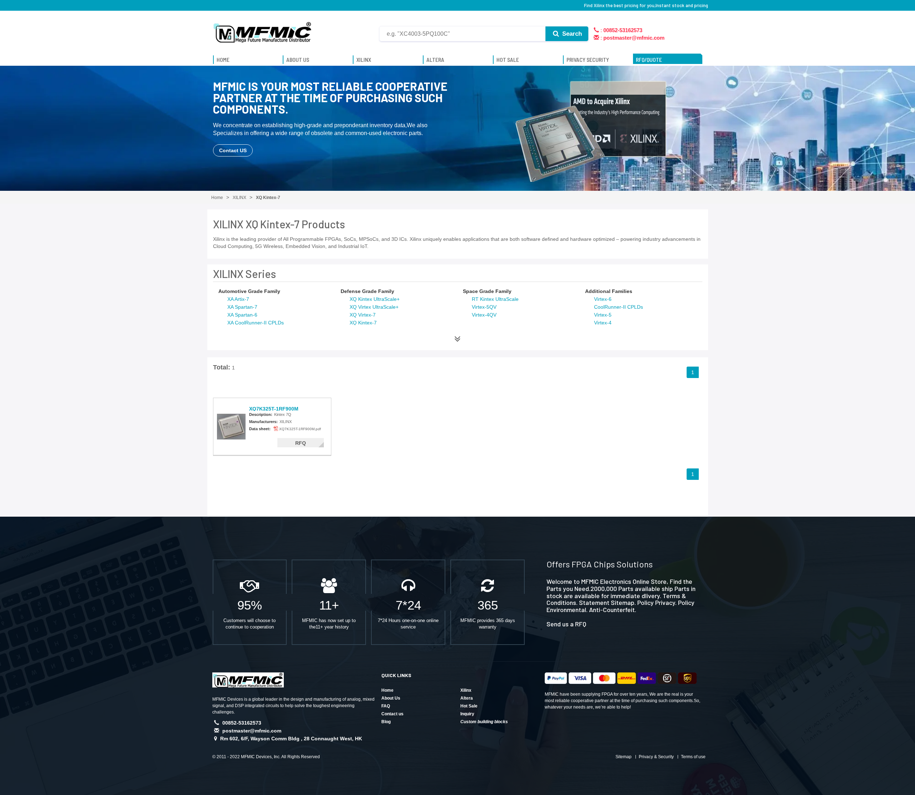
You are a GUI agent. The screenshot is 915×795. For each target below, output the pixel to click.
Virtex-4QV (484, 315)
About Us (390, 698)
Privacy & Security (656, 756)
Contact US (233, 150)
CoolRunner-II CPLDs (618, 307)
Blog (386, 721)
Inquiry (467, 713)
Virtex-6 (603, 299)
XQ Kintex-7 (363, 323)
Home (387, 690)
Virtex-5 (603, 315)
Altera (466, 698)
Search (571, 33)
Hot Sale (469, 706)
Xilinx (465, 690)
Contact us (392, 713)
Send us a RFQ (566, 624)
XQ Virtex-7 (363, 315)
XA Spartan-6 (242, 315)
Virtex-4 (603, 323)
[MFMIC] (263, 30)
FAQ (385, 706)
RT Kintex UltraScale (495, 299)
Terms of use (693, 756)
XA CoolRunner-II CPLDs (255, 323)
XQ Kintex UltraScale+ (375, 299)
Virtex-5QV (484, 307)
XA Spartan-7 (242, 307)
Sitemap (623, 756)
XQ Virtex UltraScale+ (374, 307)
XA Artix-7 (238, 299)
